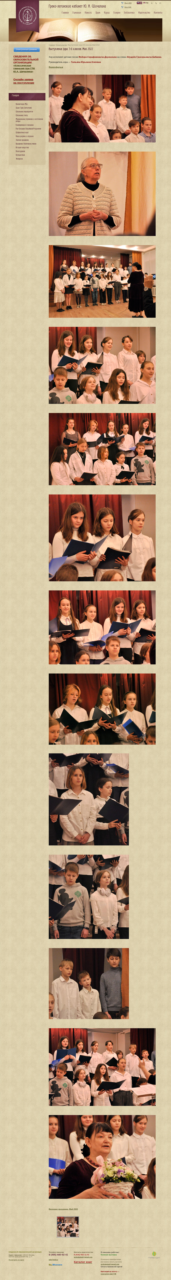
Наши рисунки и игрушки (25, 136)
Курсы (107, 12)
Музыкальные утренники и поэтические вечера (29, 120)
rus (140, 3)
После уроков (20, 151)
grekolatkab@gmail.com (83, 1257)
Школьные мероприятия (24, 112)
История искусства (22, 147)
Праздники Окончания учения (26, 144)
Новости (88, 12)
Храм (98, 12)
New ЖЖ (128, 7)
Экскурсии (19, 159)
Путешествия (20, 155)
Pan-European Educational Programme (28, 129)
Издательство (61, 45)
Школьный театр (22, 115)
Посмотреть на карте (16, 1260)
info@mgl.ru (53, 1260)
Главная (52, 45)
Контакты (158, 12)
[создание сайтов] (154, 1255)
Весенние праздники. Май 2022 (63, 1209)
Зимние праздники (22, 140)
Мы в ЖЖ (128, 3)
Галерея (116, 12)
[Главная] (28, 16)
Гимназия (77, 12)
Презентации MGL (22, 104)
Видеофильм (56, 67)
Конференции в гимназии (25, 125)
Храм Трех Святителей (24, 108)
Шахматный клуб (22, 132)
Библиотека (129, 12)
